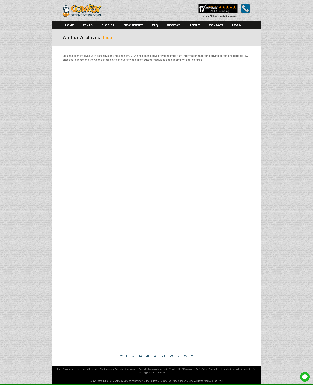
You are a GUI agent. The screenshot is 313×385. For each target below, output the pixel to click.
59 (185, 355)
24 (155, 355)
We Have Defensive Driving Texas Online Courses (109, 103)
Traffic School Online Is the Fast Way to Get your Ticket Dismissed (123, 218)
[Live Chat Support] (305, 377)
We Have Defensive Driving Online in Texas (103, 73)
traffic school (73, 198)
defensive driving (75, 79)
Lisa (107, 37)
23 (147, 355)
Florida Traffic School (77, 138)
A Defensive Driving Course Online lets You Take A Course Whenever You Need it (136, 325)
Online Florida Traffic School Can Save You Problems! (112, 299)
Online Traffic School (77, 224)
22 (140, 355)
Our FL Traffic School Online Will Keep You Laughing (111, 133)
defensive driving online (79, 109)
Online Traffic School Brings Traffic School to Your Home (115, 269)
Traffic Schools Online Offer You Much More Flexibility (113, 192)
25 (163, 355)
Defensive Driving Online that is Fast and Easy (106, 162)
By (90, 79)
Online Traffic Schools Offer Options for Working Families (115, 244)
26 (171, 355)
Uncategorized (74, 168)
